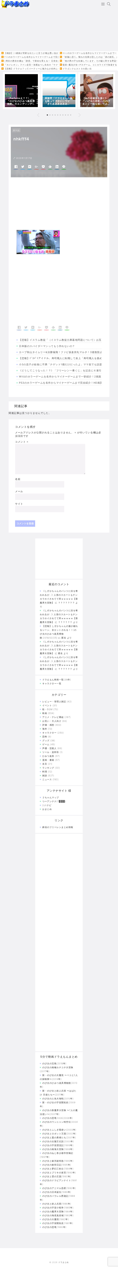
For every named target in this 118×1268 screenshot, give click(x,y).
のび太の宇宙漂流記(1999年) (58, 1145)
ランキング (48, 767)
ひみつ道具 (48, 756)
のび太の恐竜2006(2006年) (57, 1118)
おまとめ (47, 809)
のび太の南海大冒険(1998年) (58, 1149)
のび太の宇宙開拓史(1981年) (57, 1223)
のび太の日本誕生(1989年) (56, 1192)
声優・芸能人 (49, 748)
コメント (21, 441)
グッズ (46, 740)
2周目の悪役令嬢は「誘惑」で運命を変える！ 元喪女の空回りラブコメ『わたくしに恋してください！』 (56, 61)
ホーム (16, 130)
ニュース (47, 779)
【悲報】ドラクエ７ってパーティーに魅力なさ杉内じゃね (33, 69)
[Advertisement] (59, 29)
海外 (44, 728)
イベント (47, 705)
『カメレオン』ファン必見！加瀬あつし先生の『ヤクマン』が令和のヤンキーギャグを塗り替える (53, 65)
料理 (44, 771)
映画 (44, 713)
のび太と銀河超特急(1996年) (58, 1161)
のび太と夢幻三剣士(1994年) (58, 1168)
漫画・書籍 (48, 760)
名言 (44, 763)
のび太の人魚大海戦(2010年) (58, 1098)
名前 (17, 479)
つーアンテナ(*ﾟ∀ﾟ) (54, 801)
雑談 (44, 775)
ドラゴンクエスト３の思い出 (77, 69)
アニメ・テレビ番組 (53, 717)
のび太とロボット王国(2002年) (59, 1133)
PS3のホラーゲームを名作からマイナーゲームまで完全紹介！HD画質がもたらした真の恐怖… (51, 57)
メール (19, 491)
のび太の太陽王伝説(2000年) (58, 1141)
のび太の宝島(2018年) (54, 1063)
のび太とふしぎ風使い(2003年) (59, 1129)
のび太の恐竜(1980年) (54, 1227)
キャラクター (49, 732)
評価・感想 (48, 725)
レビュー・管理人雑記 (54, 701)
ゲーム (46, 744)
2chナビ (47, 805)
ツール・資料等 (50, 752)
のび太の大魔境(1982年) (55, 1219)
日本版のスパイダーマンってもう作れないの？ (47, 346)
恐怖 (44, 736)
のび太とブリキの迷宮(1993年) (59, 1172)
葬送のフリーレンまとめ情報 (57, 827)
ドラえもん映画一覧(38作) (56, 679)
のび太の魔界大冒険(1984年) (58, 1211)
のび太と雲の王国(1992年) (56, 1176)
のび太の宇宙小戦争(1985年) (58, 1207)
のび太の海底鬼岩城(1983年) (58, 1215)
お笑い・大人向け (51, 721)
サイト (19, 503)
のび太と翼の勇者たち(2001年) (59, 1137)
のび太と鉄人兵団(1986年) (56, 1203)
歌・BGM (47, 709)
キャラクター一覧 (51, 683)
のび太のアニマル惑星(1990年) (59, 1188)
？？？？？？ (65, 669)
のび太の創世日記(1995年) (56, 1164)
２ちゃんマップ (50, 797)
